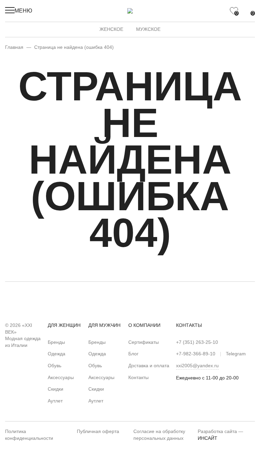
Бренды (56, 342)
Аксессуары (61, 377)
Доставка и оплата (148, 365)
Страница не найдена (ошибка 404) (74, 47)
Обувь (54, 365)
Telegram (236, 353)
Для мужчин (104, 325)
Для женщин (64, 325)
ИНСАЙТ (207, 438)
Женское (111, 29)
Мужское (148, 29)
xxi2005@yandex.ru (197, 365)
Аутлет (55, 401)
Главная (14, 47)
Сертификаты (143, 342)
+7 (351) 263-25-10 (197, 342)
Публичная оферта (98, 431)
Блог (133, 353)
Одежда (56, 353)
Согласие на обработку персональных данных (159, 435)
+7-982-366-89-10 (195, 353)
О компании (144, 325)
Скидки (55, 389)
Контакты (138, 377)
